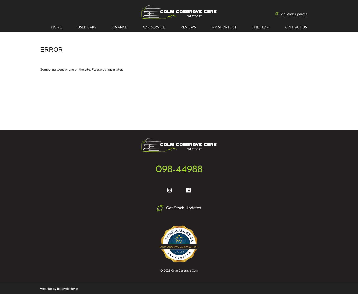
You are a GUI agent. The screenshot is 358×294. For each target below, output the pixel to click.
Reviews (188, 27)
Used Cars (86, 27)
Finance (119, 27)
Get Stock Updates (293, 14)
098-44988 (179, 170)
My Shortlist (224, 27)
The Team (261, 27)
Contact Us (296, 27)
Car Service (154, 27)
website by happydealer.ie (59, 289)
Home (56, 27)
